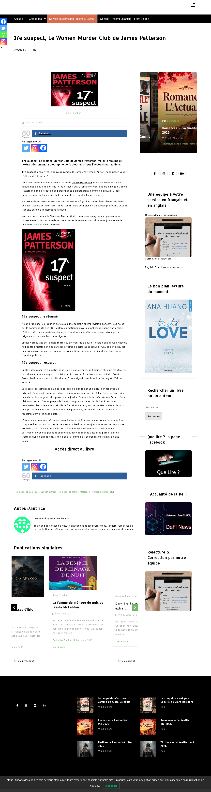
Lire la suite (24, 647)
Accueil (18, 18)
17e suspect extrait (45, 492)
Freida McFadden (27, 640)
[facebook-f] (155, 173)
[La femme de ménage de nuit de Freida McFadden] (38, 573)
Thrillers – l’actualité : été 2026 (115, 744)
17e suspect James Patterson (74, 492)
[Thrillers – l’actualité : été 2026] (85, 749)
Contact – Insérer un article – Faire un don (124, 18)
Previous (14, 607)
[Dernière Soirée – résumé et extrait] (106, 576)
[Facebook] (43, 148)
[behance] (182, 173)
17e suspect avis (24, 492)
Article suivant (126, 661)
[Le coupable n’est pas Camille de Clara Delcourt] (85, 705)
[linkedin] (173, 173)
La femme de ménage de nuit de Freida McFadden (43, 605)
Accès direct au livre (74, 449)
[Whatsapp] (3, 34)
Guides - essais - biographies (103, 602)
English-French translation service (165, 267)
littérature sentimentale (157, 144)
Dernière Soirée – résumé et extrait (102, 611)
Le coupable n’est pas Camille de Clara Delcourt (114, 700)
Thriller (77, 113)
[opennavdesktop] (193, 6)
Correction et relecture (158, 258)
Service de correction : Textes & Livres (71, 18)
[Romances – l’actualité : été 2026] (85, 727)
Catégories (35, 18)
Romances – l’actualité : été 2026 (165, 130)
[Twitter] (26, 148)
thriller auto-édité (47, 640)
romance (176, 144)
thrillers (73, 205)
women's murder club (103, 492)
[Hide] (1, 47)
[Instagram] (35, 148)
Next (135, 607)
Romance (156, 121)
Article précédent (24, 661)
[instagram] (164, 173)
